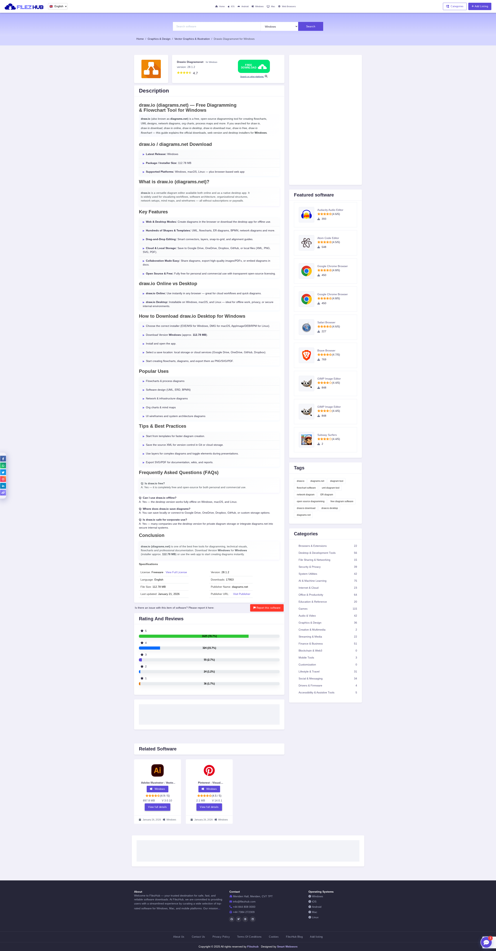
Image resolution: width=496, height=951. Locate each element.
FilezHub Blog (294, 936)
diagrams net (304, 515)
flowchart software (306, 487)
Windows (259, 6)
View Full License (176, 572)
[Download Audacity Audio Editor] (308, 214)
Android (245, 6)
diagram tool (336, 481)
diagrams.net (317, 481)
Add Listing (481, 6)
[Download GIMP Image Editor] (308, 383)
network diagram (305, 494)
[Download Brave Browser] (308, 355)
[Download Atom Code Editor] (308, 243)
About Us (178, 936)
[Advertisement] (209, 713)
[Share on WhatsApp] (3, 465)
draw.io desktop (329, 508)
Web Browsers (289, 6)
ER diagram (326, 494)
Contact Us (198, 936)
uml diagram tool (330, 487)
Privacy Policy (221, 936)
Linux (315, 917)
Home (222, 6)
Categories (457, 6)
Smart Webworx (287, 946)
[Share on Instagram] (3, 479)
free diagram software (342, 501)
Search (310, 26)
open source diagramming (311, 501)
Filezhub (252, 946)
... (219, 908)
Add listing (316, 936)
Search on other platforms (252, 76)
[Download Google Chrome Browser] (308, 271)
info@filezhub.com (244, 901)
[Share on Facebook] (3, 458)
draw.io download (306, 508)
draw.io (300, 481)
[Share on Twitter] (3, 472)
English (60, 6)
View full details (157, 806)
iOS (232, 6)
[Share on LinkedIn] (3, 486)
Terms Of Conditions (249, 936)
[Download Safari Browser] (308, 327)
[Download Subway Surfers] (308, 439)
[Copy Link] (3, 492)
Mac (273, 6)
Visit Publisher (241, 594)
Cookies (274, 936)
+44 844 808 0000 (244, 906)
